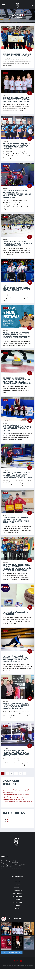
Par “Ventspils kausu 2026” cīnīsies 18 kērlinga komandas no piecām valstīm (17, 243)
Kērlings (17, 899)
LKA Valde (17, 884)
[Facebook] (14, 961)
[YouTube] (21, 961)
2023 (8, 818)
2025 (8, 821)
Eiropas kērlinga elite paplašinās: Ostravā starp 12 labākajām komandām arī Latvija (17, 427)
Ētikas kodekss (17, 890)
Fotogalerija (17, 893)
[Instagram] (17, 961)
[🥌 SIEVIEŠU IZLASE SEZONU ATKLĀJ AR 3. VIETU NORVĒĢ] (6, 928)
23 (20, 773)
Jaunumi (17, 881)
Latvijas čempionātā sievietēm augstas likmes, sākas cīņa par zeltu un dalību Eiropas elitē (15, 658)
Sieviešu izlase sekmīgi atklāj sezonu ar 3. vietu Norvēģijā (17, 55)
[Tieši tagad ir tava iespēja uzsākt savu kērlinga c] (17, 943)
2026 (8, 823)
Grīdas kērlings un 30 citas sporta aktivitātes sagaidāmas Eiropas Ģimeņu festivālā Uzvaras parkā (16, 335)
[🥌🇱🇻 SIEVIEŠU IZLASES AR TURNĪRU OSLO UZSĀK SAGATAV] (17, 928)
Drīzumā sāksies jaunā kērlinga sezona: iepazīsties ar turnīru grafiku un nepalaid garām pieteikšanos (17, 380)
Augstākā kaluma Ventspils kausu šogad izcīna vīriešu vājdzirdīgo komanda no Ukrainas (16, 146)
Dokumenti (17, 887)
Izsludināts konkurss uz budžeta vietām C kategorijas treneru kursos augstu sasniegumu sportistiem (17, 194)
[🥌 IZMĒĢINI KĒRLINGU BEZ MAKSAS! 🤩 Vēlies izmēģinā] (6, 943)
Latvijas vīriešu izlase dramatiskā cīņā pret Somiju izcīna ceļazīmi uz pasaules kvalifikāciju (17, 753)
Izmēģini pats (17, 896)
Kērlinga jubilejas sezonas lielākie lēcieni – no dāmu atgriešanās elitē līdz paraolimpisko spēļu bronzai (17, 475)
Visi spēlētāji (17, 902)
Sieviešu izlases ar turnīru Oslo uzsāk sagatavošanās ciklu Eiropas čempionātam (16, 99)
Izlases (17, 905)
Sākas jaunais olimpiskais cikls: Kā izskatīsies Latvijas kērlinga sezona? (16, 289)
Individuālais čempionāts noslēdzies (15, 613)
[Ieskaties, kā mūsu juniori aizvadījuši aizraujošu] (29, 928)
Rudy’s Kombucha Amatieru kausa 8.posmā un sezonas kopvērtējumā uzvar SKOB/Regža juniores (16, 705)
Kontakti (17, 908)
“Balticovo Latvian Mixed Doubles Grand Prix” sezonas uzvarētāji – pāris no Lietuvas (16, 520)
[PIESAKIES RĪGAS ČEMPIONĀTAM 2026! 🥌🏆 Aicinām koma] (29, 943)
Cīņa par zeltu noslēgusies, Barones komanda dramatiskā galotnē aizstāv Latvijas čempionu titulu (17, 567)
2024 (8, 819)
